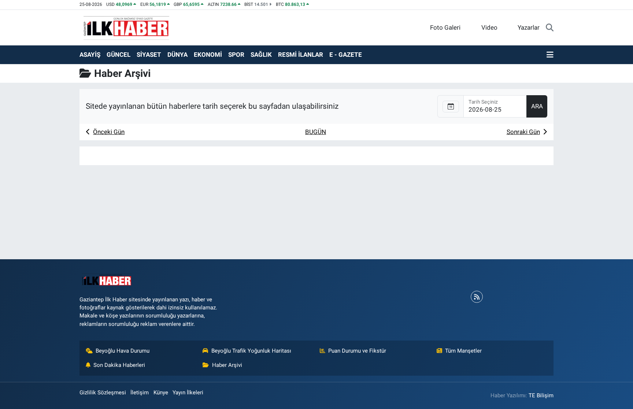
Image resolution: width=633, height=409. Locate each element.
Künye (160, 392)
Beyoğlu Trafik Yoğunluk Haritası (251, 350)
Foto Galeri (445, 27)
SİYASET (149, 54)
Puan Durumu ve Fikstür (357, 350)
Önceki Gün (109, 131)
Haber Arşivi (227, 365)
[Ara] (550, 28)
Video (489, 27)
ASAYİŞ (89, 54)
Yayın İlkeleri (188, 392)
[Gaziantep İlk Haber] (126, 27)
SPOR (236, 54)
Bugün (315, 131)
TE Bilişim (541, 395)
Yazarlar (529, 27)
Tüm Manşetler (463, 350)
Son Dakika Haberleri (119, 365)
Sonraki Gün (523, 131)
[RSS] (477, 297)
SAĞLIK (261, 54)
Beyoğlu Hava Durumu (122, 350)
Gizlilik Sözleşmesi (102, 392)
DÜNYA (177, 54)
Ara (537, 106)
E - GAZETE (345, 54)
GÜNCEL (118, 54)
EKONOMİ (208, 54)
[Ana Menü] (550, 55)
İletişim (139, 392)
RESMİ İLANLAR (300, 54)
